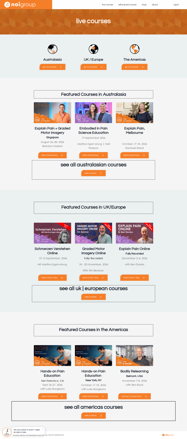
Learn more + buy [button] (49, 278)
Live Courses (107, 4)
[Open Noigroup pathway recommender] (7, 432)
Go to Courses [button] (49, 67)
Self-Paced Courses (127, 4)
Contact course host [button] (132, 396)
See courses (90, 173)
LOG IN (176, 4)
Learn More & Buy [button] (90, 155)
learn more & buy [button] (49, 155)
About (155, 4)
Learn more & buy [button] (49, 396)
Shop (144, 4)
